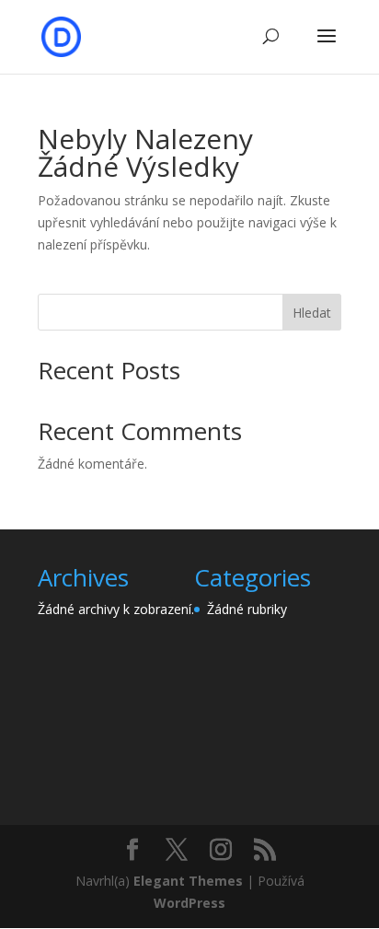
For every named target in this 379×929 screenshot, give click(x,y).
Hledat (312, 312)
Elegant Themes (188, 880)
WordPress (189, 903)
